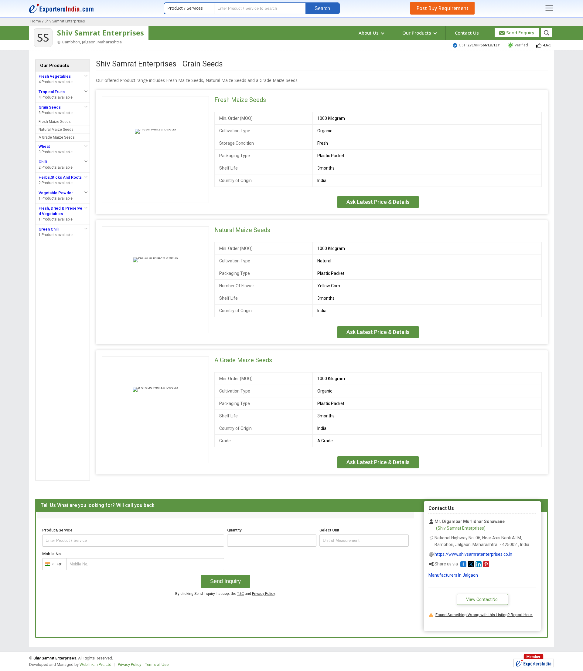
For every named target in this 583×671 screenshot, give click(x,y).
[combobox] (53, 564)
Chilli (43, 162)
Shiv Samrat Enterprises (100, 33)
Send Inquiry (225, 581)
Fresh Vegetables (55, 76)
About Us (369, 33)
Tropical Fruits (52, 91)
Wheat (44, 146)
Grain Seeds (50, 107)
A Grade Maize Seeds (57, 137)
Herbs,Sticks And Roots (60, 177)
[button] (463, 564)
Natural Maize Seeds (56, 129)
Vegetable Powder (56, 193)
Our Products (417, 33)
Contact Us (467, 33)
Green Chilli (49, 229)
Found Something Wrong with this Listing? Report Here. (484, 614)
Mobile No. (52, 553)
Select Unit (329, 530)
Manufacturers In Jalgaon (453, 575)
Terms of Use (157, 664)
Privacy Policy (263, 594)
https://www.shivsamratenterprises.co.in (473, 554)
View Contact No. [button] (482, 599)
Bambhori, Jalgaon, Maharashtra (91, 42)
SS (43, 37)
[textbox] (364, 540)
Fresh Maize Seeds (55, 122)
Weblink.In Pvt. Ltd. (96, 664)
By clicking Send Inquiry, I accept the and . (225, 594)
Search (322, 8)
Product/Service (57, 530)
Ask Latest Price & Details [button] (378, 202)
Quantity (234, 530)
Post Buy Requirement (442, 8)
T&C (240, 594)
